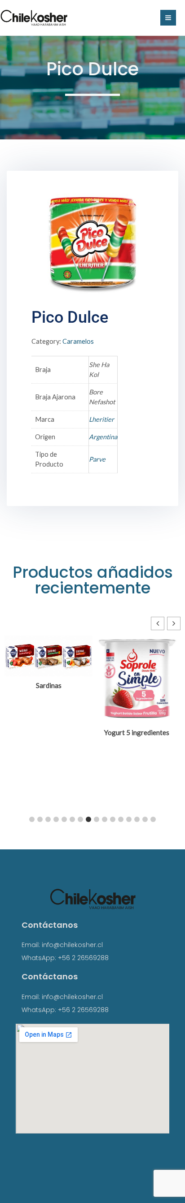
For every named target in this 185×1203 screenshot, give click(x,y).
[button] (174, 623)
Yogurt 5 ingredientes (136, 732)
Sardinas (49, 685)
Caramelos (78, 341)
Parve (97, 459)
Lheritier (101, 419)
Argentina (103, 437)
